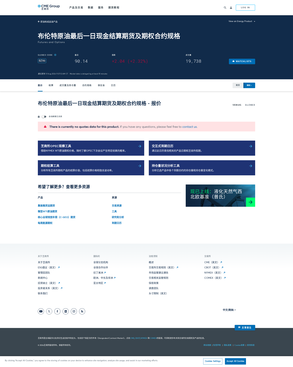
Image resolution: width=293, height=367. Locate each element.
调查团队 (154, 288)
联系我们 (43, 293)
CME (132, 338)
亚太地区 (98, 283)
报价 (40, 85)
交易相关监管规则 (158, 278)
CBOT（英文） (212, 267)
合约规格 (87, 85)
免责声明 (217, 345)
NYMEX (144, 338)
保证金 (101, 85)
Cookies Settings (213, 361)
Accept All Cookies (235, 361)
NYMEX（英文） (213, 273)
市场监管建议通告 (158, 273)
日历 (113, 85)
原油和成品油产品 (49, 22)
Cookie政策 (239, 345)
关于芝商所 (44, 262)
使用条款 (251, 345)
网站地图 (208, 345)
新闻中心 (43, 278)
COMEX (153, 338)
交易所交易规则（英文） (162, 267)
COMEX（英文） (213, 278)
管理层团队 (44, 273)
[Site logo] (49, 7)
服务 (101, 7)
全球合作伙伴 (100, 267)
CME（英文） (211, 262)
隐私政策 (228, 345)
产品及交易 (76, 7)
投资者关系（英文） (49, 288)
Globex (250, 105)
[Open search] (225, 7)
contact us (189, 126)
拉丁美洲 (98, 273)
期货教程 (114, 7)
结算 (51, 85)
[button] (242, 61)
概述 (151, 262)
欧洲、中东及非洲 (103, 278)
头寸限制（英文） (158, 293)
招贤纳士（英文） (47, 283)
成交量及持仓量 (68, 85)
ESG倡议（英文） (47, 267)
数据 (91, 7)
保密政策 (154, 283)
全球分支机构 (100, 262)
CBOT (137, 338)
